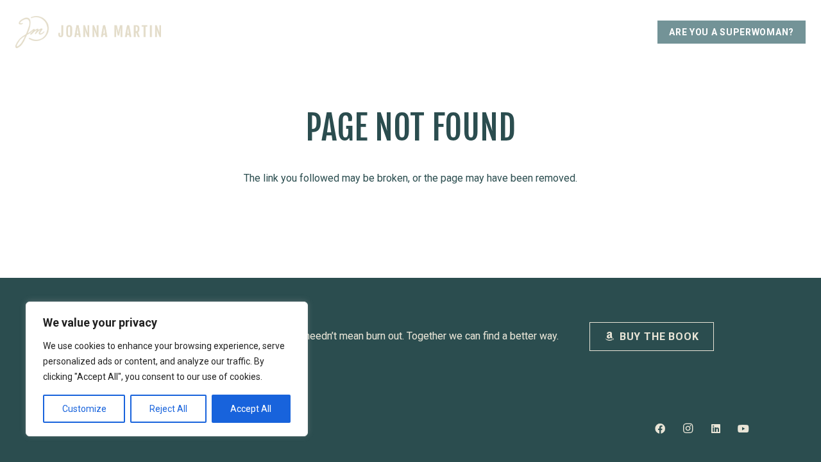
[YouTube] (743, 428)
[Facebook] (660, 428)
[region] (167, 369)
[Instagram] (687, 428)
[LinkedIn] (716, 428)
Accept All (250, 409)
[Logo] (88, 32)
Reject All (168, 409)
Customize (84, 409)
